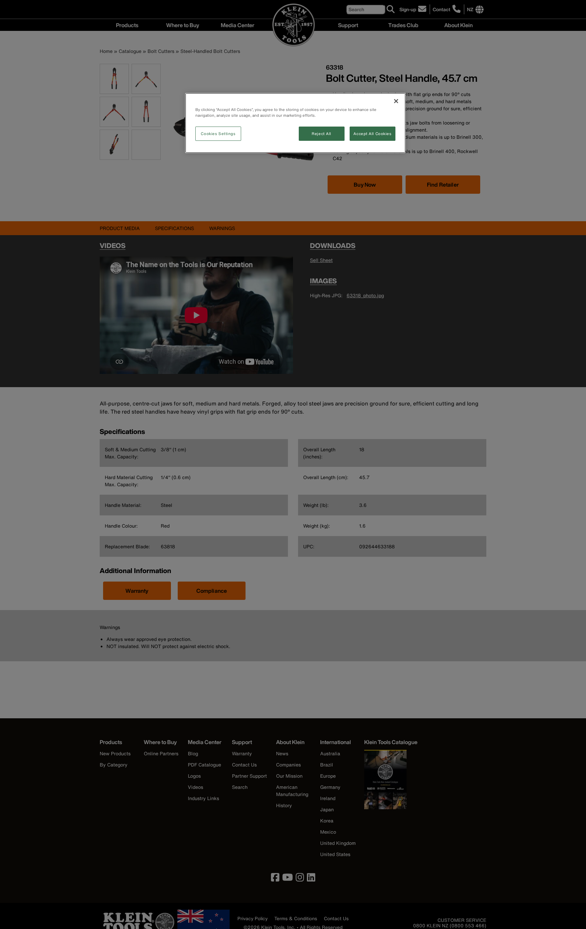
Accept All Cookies (372, 133)
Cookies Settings (218, 133)
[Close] (396, 101)
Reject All (321, 133)
